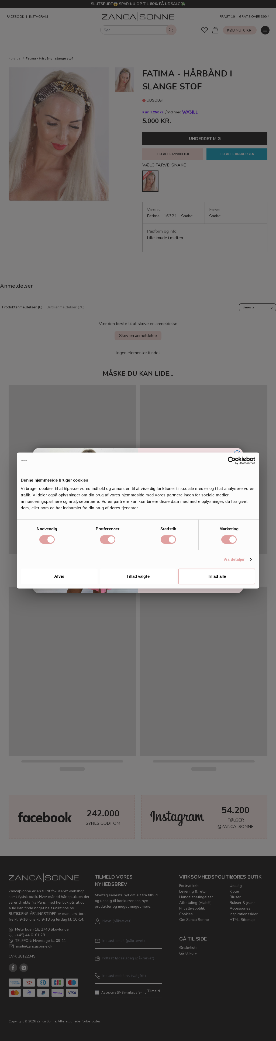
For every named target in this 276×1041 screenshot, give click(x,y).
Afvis (59, 576)
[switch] (107, 539)
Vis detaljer (234, 559)
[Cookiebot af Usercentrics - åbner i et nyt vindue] (231, 461)
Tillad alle (217, 576)
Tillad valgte (137, 576)
